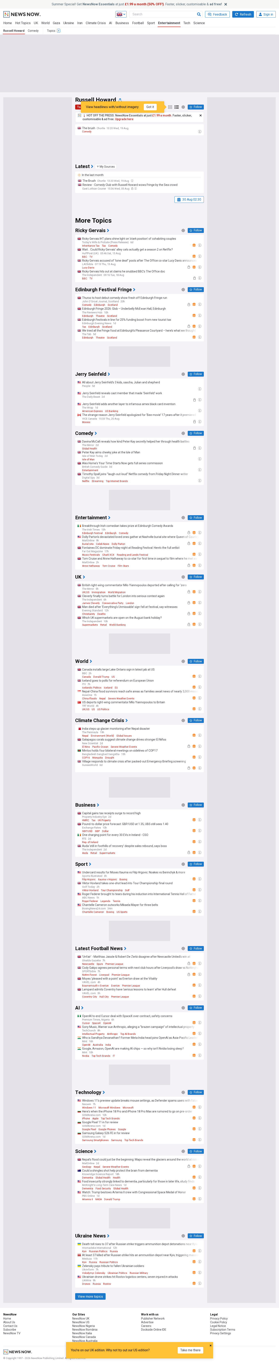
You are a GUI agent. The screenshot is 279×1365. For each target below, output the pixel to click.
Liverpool (104, 975)
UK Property (104, 820)
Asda (85, 853)
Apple (95, 1118)
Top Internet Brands (117, 481)
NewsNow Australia (84, 1340)
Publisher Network (153, 1318)
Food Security (103, 1188)
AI (110, 23)
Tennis (116, 901)
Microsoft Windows (109, 1107)
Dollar (105, 831)
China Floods (89, 698)
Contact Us (10, 1326)
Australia (98, 1045)
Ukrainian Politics (117, 1273)
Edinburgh (99, 305)
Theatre (100, 316)
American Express (92, 411)
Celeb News (102, 544)
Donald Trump (101, 677)
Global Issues (124, 736)
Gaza (56, 23)
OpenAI (107, 1023)
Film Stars (123, 566)
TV (91, 257)
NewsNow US (80, 1322)
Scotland (113, 305)
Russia (114, 1251)
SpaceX (96, 1023)
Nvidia (85, 1056)
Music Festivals (91, 555)
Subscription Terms (222, 1329)
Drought (109, 757)
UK (36, 23)
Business (122, 23)
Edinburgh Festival (92, 533)
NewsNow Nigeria (83, 1326)
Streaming (97, 481)
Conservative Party (112, 603)
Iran (80, 23)
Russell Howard (14, 30)
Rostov (107, 1284)
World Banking (117, 625)
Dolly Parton (118, 544)
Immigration (98, 592)
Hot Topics (23, 23)
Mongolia (97, 757)
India (108, 1045)
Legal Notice (218, 1326)
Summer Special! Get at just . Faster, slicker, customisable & (137, 4)
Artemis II (87, 1199)
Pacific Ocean (100, 747)
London (130, 603)
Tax (104, 246)
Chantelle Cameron (93, 912)
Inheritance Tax (90, 246)
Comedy (33, 30)
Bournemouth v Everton (95, 986)
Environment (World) (102, 736)
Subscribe (9, 1329)
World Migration (117, 592)
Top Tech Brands (101, 1056)
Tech (186, 23)
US (113, 677)
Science (199, 23)
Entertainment (169, 23)
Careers (146, 1326)
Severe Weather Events (121, 698)
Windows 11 (89, 1107)
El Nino (86, 747)
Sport (151, 23)
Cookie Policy (218, 1322)
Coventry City (89, 997)
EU (116, 687)
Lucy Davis (88, 267)
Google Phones (107, 1129)
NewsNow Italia (82, 1333)
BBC (84, 257)
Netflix (85, 481)
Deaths (101, 614)
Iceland (108, 687)
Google (122, 1129)
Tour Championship (112, 890)
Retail (103, 625)
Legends (105, 901)
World (45, 23)
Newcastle (88, 964)
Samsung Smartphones (95, 1140)
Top (79, 107)
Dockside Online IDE (153, 1329)
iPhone (86, 1118)
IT (114, 1056)
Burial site (88, 544)
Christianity (88, 614)
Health (116, 1177)
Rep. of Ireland (90, 842)
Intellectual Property (93, 1034)
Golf (127, 890)
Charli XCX (108, 555)
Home (7, 23)
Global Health (89, 448)
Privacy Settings (220, 1333)
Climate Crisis (96, 23)
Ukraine (68, 23)
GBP (97, 831)
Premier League (114, 964)
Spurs (100, 964)
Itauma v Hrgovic (107, 879)
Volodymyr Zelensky (93, 1273)
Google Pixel (89, 1129)
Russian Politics (98, 1251)
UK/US (85, 592)
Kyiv (84, 1251)
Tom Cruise (108, 566)
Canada (86, 677)
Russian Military (139, 1273)
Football (138, 23)
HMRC (85, 820)
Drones (86, 1284)
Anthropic (112, 1034)
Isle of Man (88, 459)
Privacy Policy (219, 1318)
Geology (86, 1167)
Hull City (104, 997)
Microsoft (128, 1107)
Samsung (116, 1140)
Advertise (147, 1322)
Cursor (86, 1023)
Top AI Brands (128, 1034)
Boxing (123, 879)
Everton (115, 986)
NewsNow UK (80, 1318)
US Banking (111, 411)
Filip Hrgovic (89, 879)
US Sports (122, 912)
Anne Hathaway (91, 566)
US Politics (103, 709)
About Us (9, 1322)
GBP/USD (87, 831)
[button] (106, 166)
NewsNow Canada (84, 1337)
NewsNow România (84, 1329)
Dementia (87, 1177)
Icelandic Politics (92, 687)
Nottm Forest (89, 975)
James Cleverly (91, 603)
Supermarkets (90, 625)
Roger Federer (90, 901)
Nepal (102, 698)
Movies (86, 422)
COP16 (86, 757)
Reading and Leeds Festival (132, 555)
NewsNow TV (11, 1333)
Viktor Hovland (90, 890)
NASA (98, 1199)
